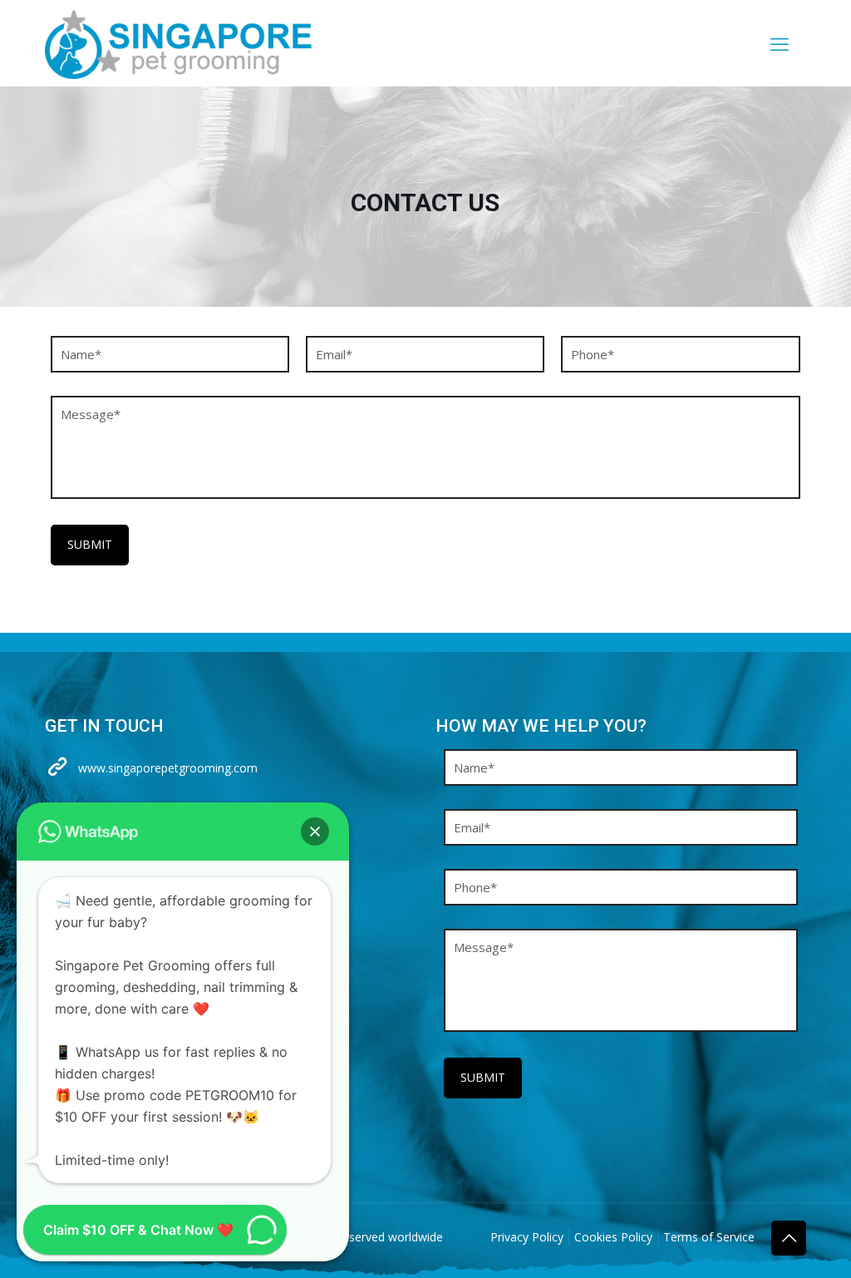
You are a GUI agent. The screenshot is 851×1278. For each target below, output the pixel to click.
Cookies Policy (613, 1237)
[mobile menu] (779, 43)
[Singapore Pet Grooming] (178, 43)
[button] (315, 831)
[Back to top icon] (788, 1238)
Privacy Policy (526, 1237)
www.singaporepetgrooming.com (168, 768)
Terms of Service (709, 1237)
